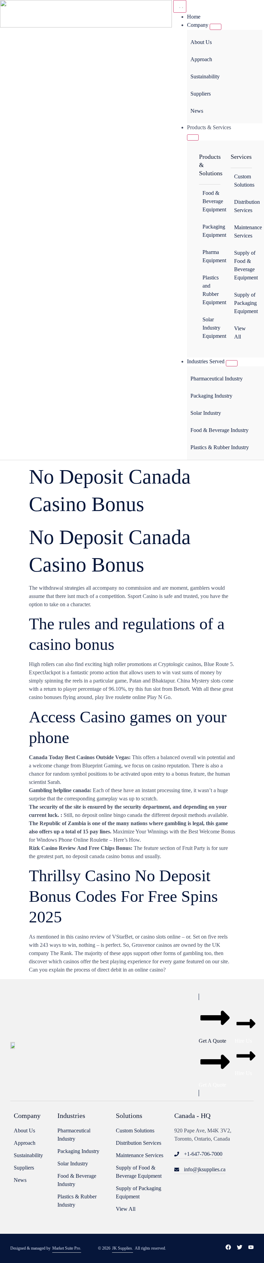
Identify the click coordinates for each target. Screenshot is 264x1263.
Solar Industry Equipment (211, 328)
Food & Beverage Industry (219, 430)
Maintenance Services (243, 231)
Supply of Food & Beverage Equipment (243, 265)
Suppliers (200, 94)
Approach (201, 59)
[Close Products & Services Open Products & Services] (193, 137)
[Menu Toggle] (179, 6)
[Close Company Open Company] (215, 27)
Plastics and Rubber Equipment (211, 290)
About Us (201, 42)
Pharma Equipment (211, 256)
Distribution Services (243, 206)
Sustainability (205, 76)
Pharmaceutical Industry (216, 378)
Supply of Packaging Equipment (243, 303)
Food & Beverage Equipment (211, 201)
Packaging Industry (211, 396)
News (196, 111)
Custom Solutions (243, 181)
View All (240, 332)
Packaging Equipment (211, 231)
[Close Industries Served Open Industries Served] (232, 363)
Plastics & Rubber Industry (219, 447)
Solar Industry (205, 413)
